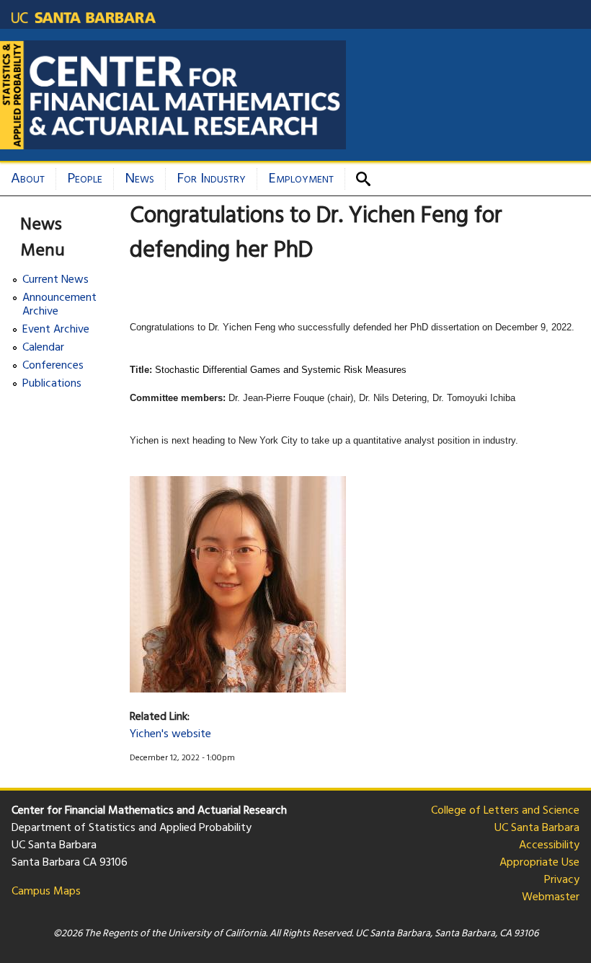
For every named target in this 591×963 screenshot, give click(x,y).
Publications (51, 384)
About (28, 179)
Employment (301, 179)
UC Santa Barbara (536, 828)
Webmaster (550, 897)
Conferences (53, 366)
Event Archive (55, 330)
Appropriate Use (539, 862)
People (84, 179)
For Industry (211, 179)
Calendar (43, 348)
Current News (55, 280)
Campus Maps (46, 891)
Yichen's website (170, 734)
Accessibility (549, 845)
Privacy (561, 880)
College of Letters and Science (505, 810)
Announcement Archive (59, 305)
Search (368, 179)
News (139, 179)
